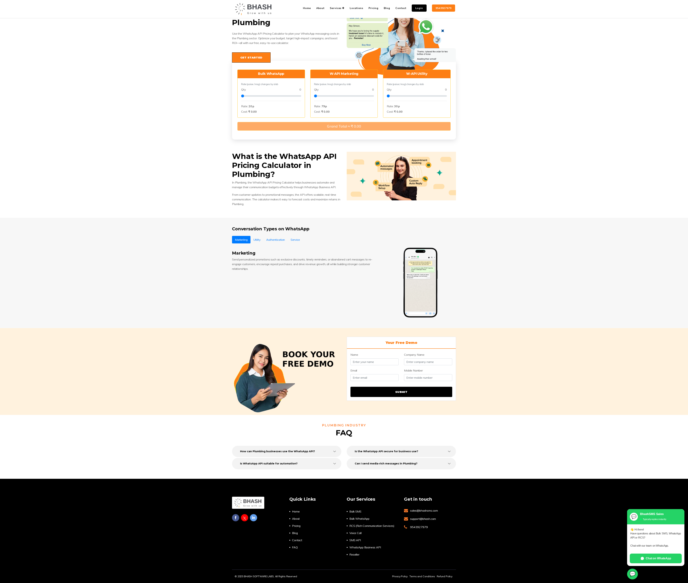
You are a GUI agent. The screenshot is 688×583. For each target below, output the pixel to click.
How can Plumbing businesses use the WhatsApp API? (277, 451)
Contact (297, 540)
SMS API (355, 540)
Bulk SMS (355, 511)
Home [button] (307, 8)
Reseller (354, 554)
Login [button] (419, 8)
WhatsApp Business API (365, 547)
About (296, 518)
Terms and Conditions (422, 576)
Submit (401, 392)
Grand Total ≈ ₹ (344, 126)
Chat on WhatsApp (658, 558)
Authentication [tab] (275, 239)
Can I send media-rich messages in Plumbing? (386, 463)
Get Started (251, 57)
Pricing (296, 526)
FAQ (295, 547)
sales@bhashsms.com (424, 510)
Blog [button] (387, 8)
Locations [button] (356, 8)
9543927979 (444, 8)
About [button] (320, 8)
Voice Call (355, 533)
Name (354, 354)
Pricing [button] (373, 8)
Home (296, 511)
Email (353, 370)
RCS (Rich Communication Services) (371, 526)
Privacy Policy (400, 576)
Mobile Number (413, 370)
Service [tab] (295, 239)
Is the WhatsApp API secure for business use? (386, 451)
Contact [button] (400, 8)
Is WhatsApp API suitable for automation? (269, 463)
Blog (295, 533)
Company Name (414, 354)
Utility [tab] (257, 239)
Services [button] (336, 8)
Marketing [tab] (241, 239)
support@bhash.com (423, 519)
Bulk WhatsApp (359, 518)
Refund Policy (444, 576)
